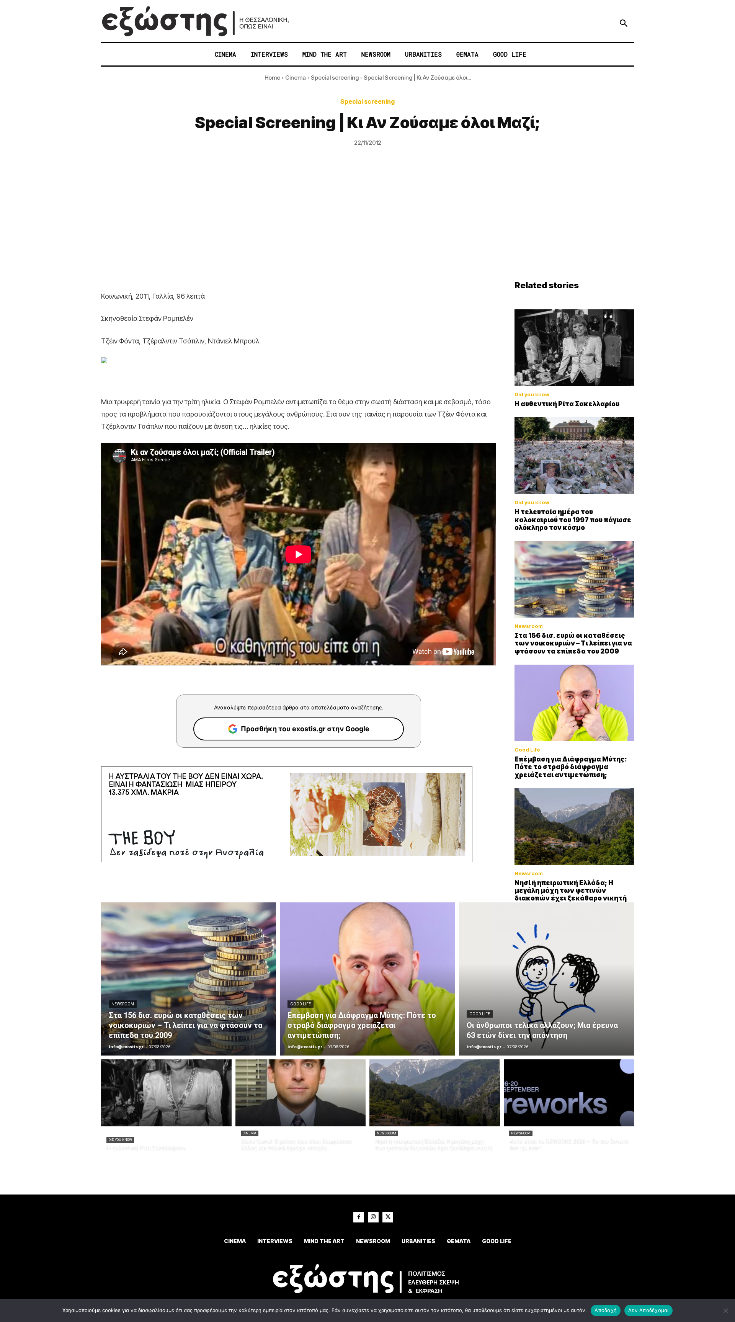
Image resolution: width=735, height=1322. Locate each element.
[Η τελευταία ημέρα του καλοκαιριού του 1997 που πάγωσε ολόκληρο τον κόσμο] (574, 455)
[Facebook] (358, 1217)
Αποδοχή (606, 1310)
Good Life (527, 749)
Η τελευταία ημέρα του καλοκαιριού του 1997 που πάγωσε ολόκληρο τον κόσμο (572, 519)
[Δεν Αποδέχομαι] (725, 1310)
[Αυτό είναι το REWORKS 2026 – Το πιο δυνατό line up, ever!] (569, 1092)
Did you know (531, 394)
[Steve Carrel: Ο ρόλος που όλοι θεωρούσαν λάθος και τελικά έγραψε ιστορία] (300, 1092)
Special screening (335, 77)
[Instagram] (373, 1217)
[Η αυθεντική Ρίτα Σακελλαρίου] (574, 347)
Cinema (295, 77)
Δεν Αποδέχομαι (648, 1310)
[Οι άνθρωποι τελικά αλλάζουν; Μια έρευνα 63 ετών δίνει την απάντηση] (546, 979)
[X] (387, 1217)
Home (272, 77)
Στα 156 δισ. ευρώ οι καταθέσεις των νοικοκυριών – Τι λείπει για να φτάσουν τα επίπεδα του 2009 (573, 643)
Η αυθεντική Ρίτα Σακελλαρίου (566, 404)
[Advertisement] (367, 222)
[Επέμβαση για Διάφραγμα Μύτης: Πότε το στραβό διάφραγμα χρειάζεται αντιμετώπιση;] (574, 703)
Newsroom (528, 626)
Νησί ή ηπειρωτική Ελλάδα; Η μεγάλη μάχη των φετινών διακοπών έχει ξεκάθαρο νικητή (570, 890)
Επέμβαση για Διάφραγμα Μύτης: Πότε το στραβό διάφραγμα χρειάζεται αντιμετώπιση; (570, 767)
